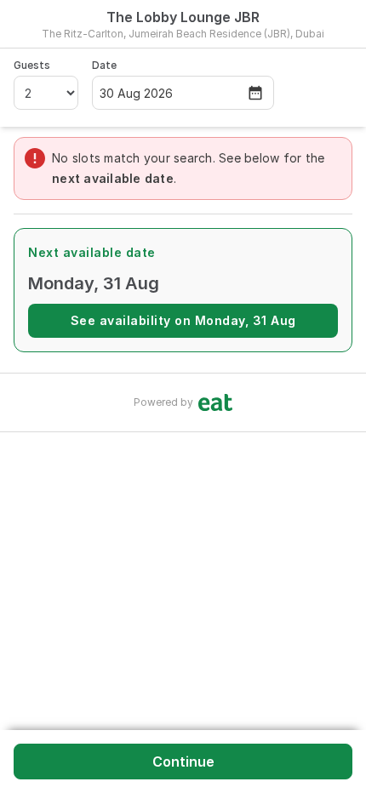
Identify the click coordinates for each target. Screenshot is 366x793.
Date (104, 65)
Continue (183, 761)
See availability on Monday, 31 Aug (183, 320)
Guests (32, 65)
